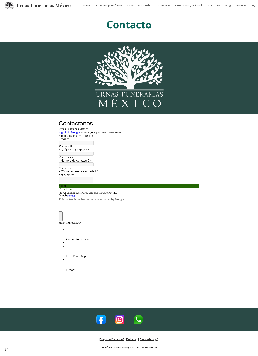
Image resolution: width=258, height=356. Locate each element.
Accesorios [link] (213, 5)
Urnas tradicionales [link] (139, 5)
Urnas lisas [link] (163, 5)
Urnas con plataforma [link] (108, 5)
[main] (129, 26)
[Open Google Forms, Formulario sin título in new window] (194, 123)
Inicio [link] (86, 5)
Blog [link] (228, 5)
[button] (253, 5)
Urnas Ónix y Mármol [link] (188, 5)
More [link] (239, 5)
